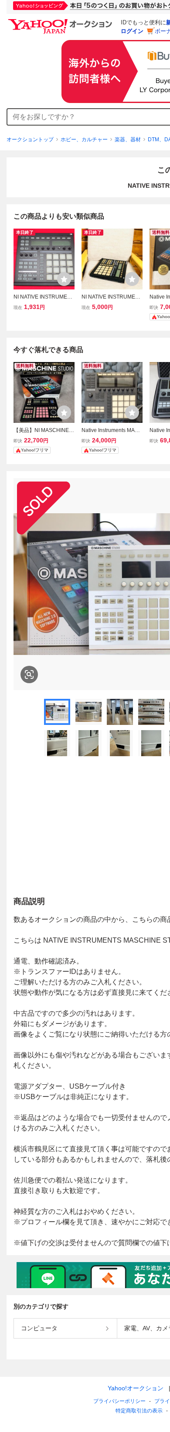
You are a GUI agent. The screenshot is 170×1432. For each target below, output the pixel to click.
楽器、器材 (128, 139)
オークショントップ (30, 139)
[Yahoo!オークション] (61, 21)
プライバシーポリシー (119, 1401)
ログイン (132, 31)
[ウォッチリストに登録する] (64, 279)
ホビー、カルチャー (84, 139)
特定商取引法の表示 (139, 1411)
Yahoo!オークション (135, 1388)
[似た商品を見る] (29, 674)
